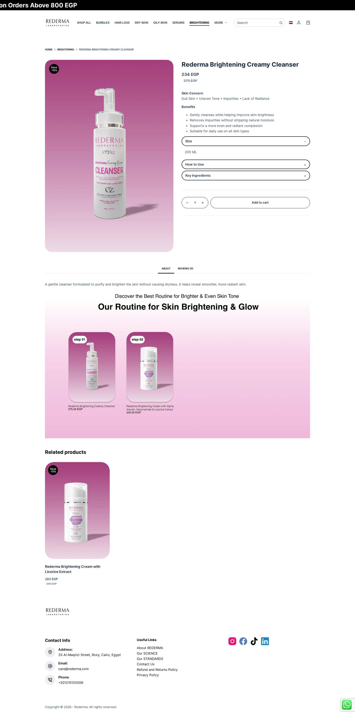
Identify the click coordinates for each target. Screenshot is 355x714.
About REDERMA (150, 648)
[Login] (299, 22)
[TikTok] (254, 641)
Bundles (102, 22)
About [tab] (166, 268)
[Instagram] (232, 641)
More (218, 22)
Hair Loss (122, 22)
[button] (77, 554)
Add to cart (260, 202)
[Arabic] (291, 22)
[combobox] (255, 23)
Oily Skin (160, 22)
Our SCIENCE (147, 653)
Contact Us (145, 664)
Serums (178, 22)
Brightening (199, 22)
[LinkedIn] (265, 641)
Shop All (84, 22)
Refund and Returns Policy (157, 670)
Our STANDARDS (150, 659)
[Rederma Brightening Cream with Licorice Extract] (77, 510)
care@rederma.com (73, 669)
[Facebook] (243, 641)
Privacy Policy (148, 675)
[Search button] (281, 22)
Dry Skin (141, 22)
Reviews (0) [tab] (185, 268)
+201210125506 (70, 682)
